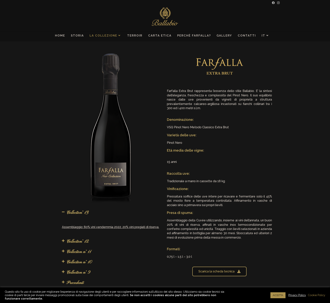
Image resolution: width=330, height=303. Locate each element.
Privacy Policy (297, 295)
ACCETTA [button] (278, 295)
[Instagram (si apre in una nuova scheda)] (278, 3)
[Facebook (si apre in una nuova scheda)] (273, 3)
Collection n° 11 (78, 252)
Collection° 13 (77, 212)
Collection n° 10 (79, 262)
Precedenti (75, 283)
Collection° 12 (77, 241)
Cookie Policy (316, 295)
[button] (110, 212)
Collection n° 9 (78, 272)
